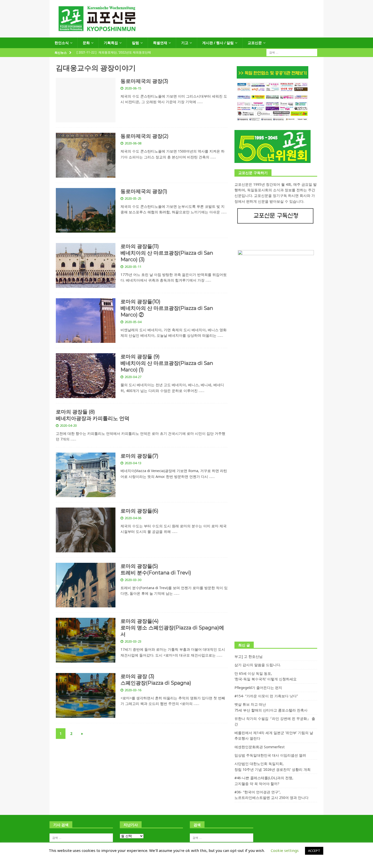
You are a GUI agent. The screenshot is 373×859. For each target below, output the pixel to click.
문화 (86, 42)
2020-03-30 (133, 579)
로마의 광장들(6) (139, 511)
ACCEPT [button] (314, 850)
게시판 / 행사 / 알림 (218, 42)
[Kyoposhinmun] (186, 34)
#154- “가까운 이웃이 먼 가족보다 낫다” (266, 696)
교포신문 (255, 42)
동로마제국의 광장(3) (144, 81)
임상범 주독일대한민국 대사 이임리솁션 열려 (270, 755)
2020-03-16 (133, 690)
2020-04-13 (133, 463)
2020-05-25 (133, 198)
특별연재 (160, 42)
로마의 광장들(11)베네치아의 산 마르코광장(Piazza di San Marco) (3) (167, 253)
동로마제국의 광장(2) (144, 136)
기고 (184, 42)
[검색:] (291, 52)
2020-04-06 (133, 518)
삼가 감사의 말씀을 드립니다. (257, 664)
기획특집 (111, 42)
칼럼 (135, 42)
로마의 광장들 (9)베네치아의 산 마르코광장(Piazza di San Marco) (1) (167, 363)
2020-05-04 (133, 322)
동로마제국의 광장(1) (144, 191)
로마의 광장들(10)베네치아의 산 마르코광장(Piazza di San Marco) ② (167, 308)
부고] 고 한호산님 (248, 656)
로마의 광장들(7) (139, 456)
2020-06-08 (133, 143)
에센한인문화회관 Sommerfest (259, 746)
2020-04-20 (68, 425)
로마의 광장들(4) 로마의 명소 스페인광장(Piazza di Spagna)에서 (172, 627)
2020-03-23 (133, 641)
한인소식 (62, 42)
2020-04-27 (133, 377)
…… (200, 101)
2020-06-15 (133, 88)
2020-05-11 (133, 266)
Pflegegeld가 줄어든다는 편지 (258, 687)
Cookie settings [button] (285, 850)
